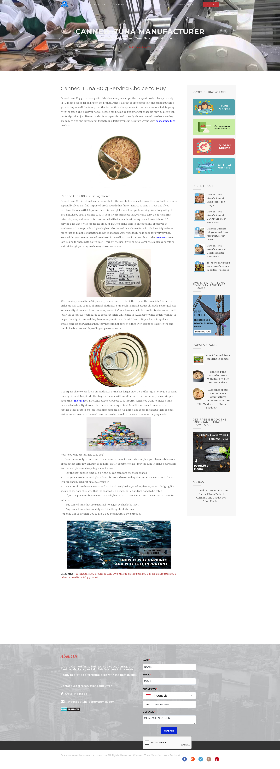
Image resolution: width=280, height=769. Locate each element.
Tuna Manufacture (123, 4)
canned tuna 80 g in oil (141, 573)
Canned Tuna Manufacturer (211, 490)
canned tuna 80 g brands (112, 573)
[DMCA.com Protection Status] (70, 710)
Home (84, 4)
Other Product (187, 4)
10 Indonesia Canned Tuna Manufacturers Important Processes (218, 266)
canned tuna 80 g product (83, 577)
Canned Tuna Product (156, 4)
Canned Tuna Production (211, 497)
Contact (211, 4)
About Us (99, 4)
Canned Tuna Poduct (211, 494)
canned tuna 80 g (86, 573)
